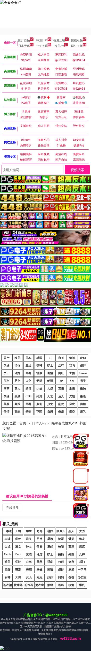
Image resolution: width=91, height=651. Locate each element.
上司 (18, 531)
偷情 (6, 411)
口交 (28, 381)
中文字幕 (42, 45)
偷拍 (72, 358)
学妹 (6, 365)
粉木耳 (29, 585)
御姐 (83, 404)
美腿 (6, 404)
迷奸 (17, 373)
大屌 (18, 577)
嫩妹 (83, 388)
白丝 (29, 562)
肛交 (6, 381)
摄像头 (61, 531)
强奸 (83, 365)
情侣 (17, 365)
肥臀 (7, 569)
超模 (28, 388)
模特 (39, 365)
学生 (29, 531)
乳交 (17, 411)
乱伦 (61, 404)
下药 (39, 411)
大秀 (82, 531)
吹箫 (71, 585)
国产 (6, 358)
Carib (7, 554)
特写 (61, 539)
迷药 (61, 585)
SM (72, 381)
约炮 (39, 396)
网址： (56, 448)
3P (61, 381)
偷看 (39, 546)
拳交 (28, 411)
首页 (22, 422)
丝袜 (61, 365)
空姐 (28, 365)
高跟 (17, 404)
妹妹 (50, 577)
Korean (83, 373)
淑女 (18, 546)
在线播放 (12, 507)
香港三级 (59, 40)
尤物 (72, 396)
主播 (72, 373)
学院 (18, 562)
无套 (50, 396)
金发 (72, 404)
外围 (71, 554)
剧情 (50, 373)
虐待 (61, 569)
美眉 (29, 569)
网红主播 (77, 45)
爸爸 (71, 577)
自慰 (50, 411)
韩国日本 (42, 40)
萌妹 (50, 531)
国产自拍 (24, 40)
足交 (17, 381)
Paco (18, 554)
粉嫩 (39, 569)
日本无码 (24, 45)
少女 (50, 404)
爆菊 (71, 539)
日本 (28, 358)
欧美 (17, 358)
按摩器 (18, 585)
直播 (61, 388)
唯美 (29, 539)
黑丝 (39, 562)
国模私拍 (77, 40)
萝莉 (83, 358)
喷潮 (18, 569)
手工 (6, 373)
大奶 (50, 388)
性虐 (39, 554)
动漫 (50, 381)
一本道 (7, 531)
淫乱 (50, 562)
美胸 (17, 396)
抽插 (61, 554)
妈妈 (61, 577)
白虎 (7, 546)
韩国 (39, 358)
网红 (61, 373)
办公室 (82, 577)
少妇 (39, 388)
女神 (82, 554)
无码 (39, 381)
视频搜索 (77, 169)
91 (50, 358)
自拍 (61, 358)
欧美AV (59, 45)
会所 (71, 562)
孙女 (29, 546)
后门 (82, 562)
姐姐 (39, 577)
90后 (61, 562)
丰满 (7, 539)
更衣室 (39, 585)
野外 (39, 531)
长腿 (61, 546)
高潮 (71, 546)
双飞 (72, 365)
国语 (50, 569)
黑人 (71, 531)
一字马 (82, 569)
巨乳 (28, 373)
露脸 (50, 539)
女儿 (29, 577)
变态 (29, 554)
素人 (17, 388)
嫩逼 (83, 396)
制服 (39, 373)
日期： (56, 442)
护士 (50, 365)
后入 (61, 396)
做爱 (61, 411)
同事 (6, 388)
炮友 (82, 539)
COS (28, 396)
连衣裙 (7, 585)
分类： (56, 436)
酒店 (82, 546)
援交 (72, 411)
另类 (83, 381)
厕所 (71, 569)
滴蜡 (50, 546)
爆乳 (83, 411)
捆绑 (50, 585)
